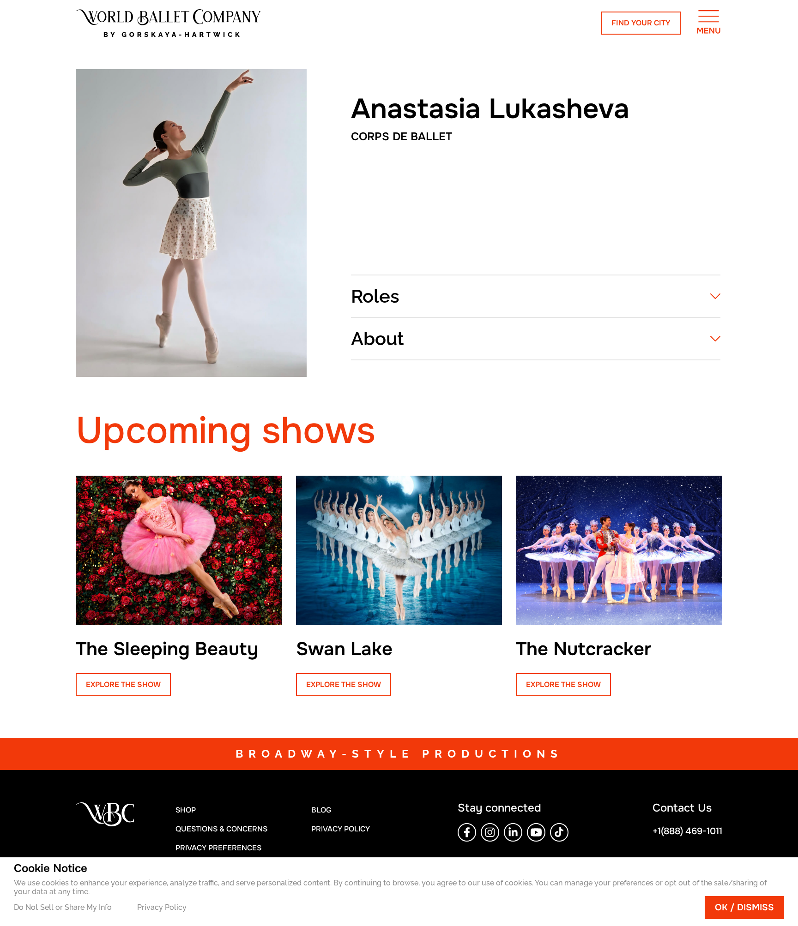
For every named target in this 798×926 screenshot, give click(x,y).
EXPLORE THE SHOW (123, 684)
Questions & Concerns (221, 829)
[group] (179, 586)
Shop (185, 810)
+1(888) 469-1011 (687, 831)
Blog (321, 810)
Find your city (641, 23)
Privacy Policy (162, 907)
